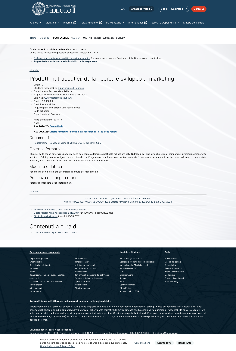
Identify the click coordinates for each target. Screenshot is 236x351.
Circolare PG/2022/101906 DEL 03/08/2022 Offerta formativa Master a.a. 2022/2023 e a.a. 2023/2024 (118, 201)
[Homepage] (54, 9)
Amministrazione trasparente (45, 252)
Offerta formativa (58, 131)
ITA (121, 9)
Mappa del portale (173, 262)
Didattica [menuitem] (51, 22)
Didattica (44, 37)
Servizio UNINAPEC (128, 268)
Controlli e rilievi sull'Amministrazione (46, 281)
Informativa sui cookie (174, 271)
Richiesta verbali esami (45, 216)
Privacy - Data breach (174, 278)
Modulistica (170, 275)
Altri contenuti (36, 288)
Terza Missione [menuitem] (89, 22)
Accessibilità (170, 265)
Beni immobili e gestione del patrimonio (92, 275)
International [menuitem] (135, 22)
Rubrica (123, 278)
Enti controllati (81, 258)
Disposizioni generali (39, 258)
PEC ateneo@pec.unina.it (131, 258)
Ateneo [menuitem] (34, 22)
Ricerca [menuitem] (68, 22)
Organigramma (126, 275)
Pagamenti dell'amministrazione (89, 278)
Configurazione (142, 342)
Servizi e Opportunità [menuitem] (164, 22)
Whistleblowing (171, 281)
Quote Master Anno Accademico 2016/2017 (56, 212)
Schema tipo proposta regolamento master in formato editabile (118, 198)
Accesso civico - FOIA (129, 291)
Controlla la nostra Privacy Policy (57, 346)
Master (75, 37)
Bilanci (32, 271)
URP (121, 271)
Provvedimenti (81, 271)
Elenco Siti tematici (173, 268)
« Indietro (34, 70)
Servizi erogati (36, 285)
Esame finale (56, 126)
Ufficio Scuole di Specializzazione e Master (56, 232)
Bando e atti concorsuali (83, 131)
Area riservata (171, 258)
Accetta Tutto (164, 342)
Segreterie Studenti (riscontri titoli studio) (138, 262)
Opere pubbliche (82, 281)
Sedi (122, 281)
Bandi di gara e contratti (85, 268)
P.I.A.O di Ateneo (82, 288)
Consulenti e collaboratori (41, 265)
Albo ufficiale (125, 288)
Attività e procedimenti (85, 265)
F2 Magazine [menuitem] (114, 22)
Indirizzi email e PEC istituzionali (134, 265)
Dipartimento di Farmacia (71, 88)
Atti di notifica (81, 285)
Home (33, 37)
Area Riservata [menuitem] (139, 8)
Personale (34, 268)
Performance (35, 291)
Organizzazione (37, 262)
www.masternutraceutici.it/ (58, 97)
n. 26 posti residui (107, 131)
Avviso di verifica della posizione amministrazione (59, 209)
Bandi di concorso (83, 262)
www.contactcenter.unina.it (114, 333)
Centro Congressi (127, 285)
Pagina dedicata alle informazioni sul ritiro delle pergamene (65, 61)
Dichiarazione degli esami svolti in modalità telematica (62, 58)
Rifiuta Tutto (184, 342)
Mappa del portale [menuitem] (193, 22)
